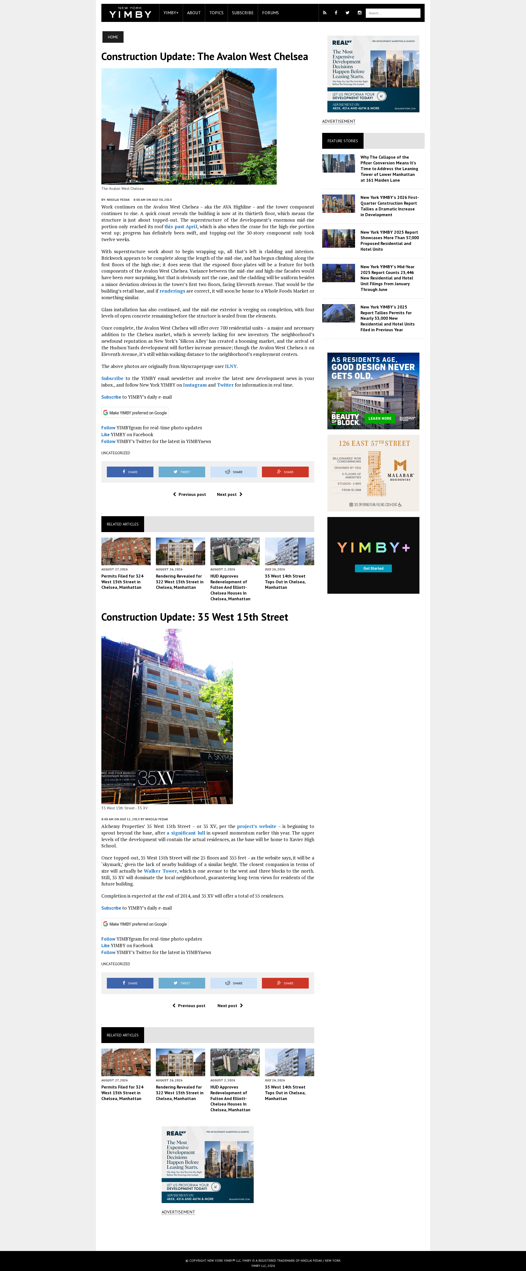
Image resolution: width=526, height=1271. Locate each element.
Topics (216, 12)
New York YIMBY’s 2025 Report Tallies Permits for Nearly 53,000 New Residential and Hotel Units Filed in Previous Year (388, 318)
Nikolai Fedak (118, 200)
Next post (227, 494)
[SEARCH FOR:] (393, 12)
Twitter (225, 385)
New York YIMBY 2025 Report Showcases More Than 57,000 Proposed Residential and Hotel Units (390, 240)
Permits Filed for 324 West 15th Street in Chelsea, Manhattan (122, 581)
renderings (172, 291)
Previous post (192, 494)
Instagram (195, 385)
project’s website (256, 826)
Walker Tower (160, 871)
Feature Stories (343, 140)
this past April (181, 226)
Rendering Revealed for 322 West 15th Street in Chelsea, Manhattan (180, 581)
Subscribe (243, 12)
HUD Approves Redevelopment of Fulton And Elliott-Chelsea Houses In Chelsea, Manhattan (230, 587)
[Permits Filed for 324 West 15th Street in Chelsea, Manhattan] (126, 561)
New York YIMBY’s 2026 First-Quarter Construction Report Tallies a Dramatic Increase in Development (390, 206)
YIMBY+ (171, 12)
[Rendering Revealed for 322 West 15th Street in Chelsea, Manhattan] (180, 561)
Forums (270, 12)
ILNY (231, 366)
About (194, 12)
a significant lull (186, 833)
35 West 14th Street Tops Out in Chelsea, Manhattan (285, 581)
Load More (207, 1233)
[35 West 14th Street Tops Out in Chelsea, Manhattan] (289, 561)
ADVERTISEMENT (178, 1212)
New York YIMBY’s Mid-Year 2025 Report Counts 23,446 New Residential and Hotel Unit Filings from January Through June (387, 278)
